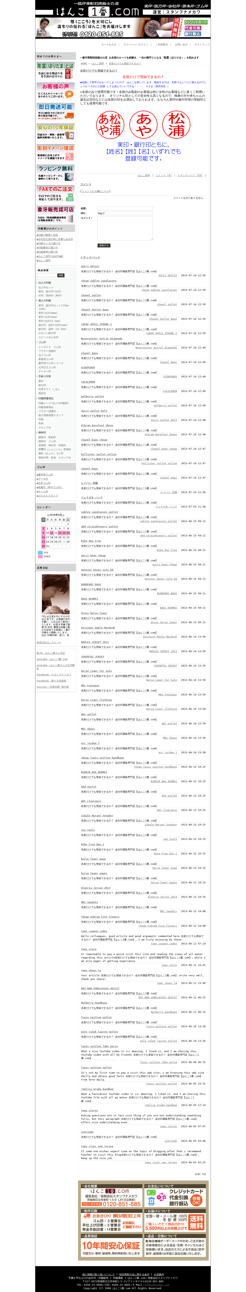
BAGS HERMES (89, 598)
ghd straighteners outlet (99, 526)
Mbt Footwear (90, 685)
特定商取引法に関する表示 (134, 1274)
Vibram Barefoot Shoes (97, 425)
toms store (88, 949)
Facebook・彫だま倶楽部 (51, 680)
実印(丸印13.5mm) (49, 321)
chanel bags (89, 468)
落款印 (42, 393)
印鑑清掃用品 (45, 407)
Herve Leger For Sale (96, 671)
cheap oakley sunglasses (98, 280)
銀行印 (42, 385)
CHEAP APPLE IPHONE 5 (96, 324)
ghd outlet (88, 786)
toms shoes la (91, 970)
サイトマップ (202, 44)
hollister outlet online (98, 454)
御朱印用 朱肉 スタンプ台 (54, 457)
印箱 (40, 419)
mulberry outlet (92, 396)
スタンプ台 (44, 427)
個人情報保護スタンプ (50, 415)
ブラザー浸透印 (47, 351)
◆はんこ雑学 (44, 260)
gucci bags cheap (93, 555)
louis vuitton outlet (96, 1067)
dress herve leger (94, 613)
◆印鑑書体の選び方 (47, 247)
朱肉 (40, 423)
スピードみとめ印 (48, 337)
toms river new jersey (97, 1146)
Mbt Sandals (89, 902)
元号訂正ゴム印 (47, 367)
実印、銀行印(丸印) (50, 291)
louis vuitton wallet (96, 1017)
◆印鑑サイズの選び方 (49, 243)
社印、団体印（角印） (50, 295)
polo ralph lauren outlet (99, 1031)
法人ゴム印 (44, 355)
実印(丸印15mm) (48, 317)
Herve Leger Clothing (96, 699)
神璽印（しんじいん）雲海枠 (54, 449)
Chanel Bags (89, 353)
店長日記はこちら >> (49, 642)
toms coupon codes (94, 931)
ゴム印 (42, 342)
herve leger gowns (94, 873)
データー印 (44, 371)
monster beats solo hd (97, 569)
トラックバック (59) (190, 175)
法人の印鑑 (44, 282)
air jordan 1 (90, 743)
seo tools (88, 830)
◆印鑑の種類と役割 (47, 235)
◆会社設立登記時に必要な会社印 (55, 239)
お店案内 (159, 1274)
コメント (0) (164, 175)
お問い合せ (181, 44)
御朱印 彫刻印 (47, 437)
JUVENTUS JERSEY (92, 656)
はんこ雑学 (98, 63)
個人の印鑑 (44, 300)
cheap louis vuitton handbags (102, 757)
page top (200, 1174)
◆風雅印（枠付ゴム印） (50, 487)
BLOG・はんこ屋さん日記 (51, 653)
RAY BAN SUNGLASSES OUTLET (100, 988)
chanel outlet (91, 295)
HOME (84, 63)
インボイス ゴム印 (49, 347)
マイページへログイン (135, 44)
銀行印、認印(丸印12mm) (53, 325)
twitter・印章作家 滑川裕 (53, 686)
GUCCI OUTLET (90, 266)
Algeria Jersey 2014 (95, 887)
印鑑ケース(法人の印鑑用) (53, 403)
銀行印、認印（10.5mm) (52, 329)
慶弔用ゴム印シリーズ (50, 363)
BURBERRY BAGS (91, 584)
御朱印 (42, 432)
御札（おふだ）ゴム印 (50, 453)
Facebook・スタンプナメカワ (54, 674)
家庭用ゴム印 (45, 359)
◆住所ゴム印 (44, 483)
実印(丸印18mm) (48, 313)
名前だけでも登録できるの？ (125, 63)
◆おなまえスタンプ (47, 495)
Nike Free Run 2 (92, 844)
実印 (40, 381)
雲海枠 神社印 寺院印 (52, 445)
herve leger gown (93, 859)
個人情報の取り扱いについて (98, 1274)
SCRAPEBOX (88, 367)
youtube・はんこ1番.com (52, 659)
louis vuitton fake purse (99, 1046)
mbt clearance (91, 801)
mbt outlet (88, 714)
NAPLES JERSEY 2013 (95, 642)
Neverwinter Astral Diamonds (102, 338)
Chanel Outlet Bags (95, 309)
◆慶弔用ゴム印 (45, 474)
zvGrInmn (87, 1131)
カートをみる (108, 44)
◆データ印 (42, 478)
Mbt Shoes (88, 728)
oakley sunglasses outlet (99, 512)
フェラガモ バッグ (92, 497)
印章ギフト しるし (49, 389)
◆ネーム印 (42, 491)
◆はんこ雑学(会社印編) (50, 256)
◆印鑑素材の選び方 (47, 251)
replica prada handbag (97, 1089)
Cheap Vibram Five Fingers (100, 916)
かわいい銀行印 (47, 333)
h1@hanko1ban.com (157, 1284)
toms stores (89, 1110)
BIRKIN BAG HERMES (94, 772)
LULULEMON (88, 381)
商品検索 (43, 270)
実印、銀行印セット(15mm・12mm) (54, 307)
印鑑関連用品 (45, 398)
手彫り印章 (44, 376)
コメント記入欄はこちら (95, 191)
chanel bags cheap (94, 439)
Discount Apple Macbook (98, 627)
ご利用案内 (161, 44)
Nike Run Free (91, 540)
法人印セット (45, 287)
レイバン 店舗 (89, 483)
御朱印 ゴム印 (47, 441)
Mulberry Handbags (94, 1002)
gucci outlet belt (94, 410)
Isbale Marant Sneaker (97, 815)
